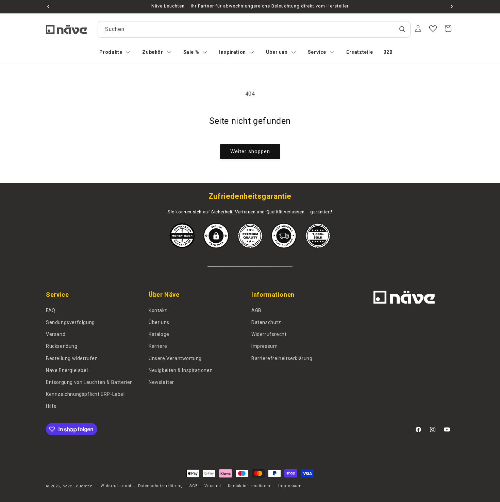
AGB (256, 310)
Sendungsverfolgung (70, 322)
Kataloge (159, 334)
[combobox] (254, 29)
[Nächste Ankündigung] (451, 6)
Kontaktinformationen (250, 486)
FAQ (50, 310)
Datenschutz (266, 322)
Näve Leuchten (78, 486)
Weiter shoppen (250, 151)
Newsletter (161, 382)
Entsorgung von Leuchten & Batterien (89, 382)
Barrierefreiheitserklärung (282, 358)
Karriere (158, 346)
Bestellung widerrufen (72, 358)
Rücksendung (62, 346)
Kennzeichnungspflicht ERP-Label (85, 394)
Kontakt (158, 310)
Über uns (159, 322)
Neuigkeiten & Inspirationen (181, 370)
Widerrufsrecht (268, 334)
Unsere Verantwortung (175, 358)
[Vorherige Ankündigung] (48, 6)
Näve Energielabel (67, 370)
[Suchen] (402, 29)
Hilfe (51, 406)
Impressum (264, 346)
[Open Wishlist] (433, 28)
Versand (55, 334)
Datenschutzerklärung (160, 486)
